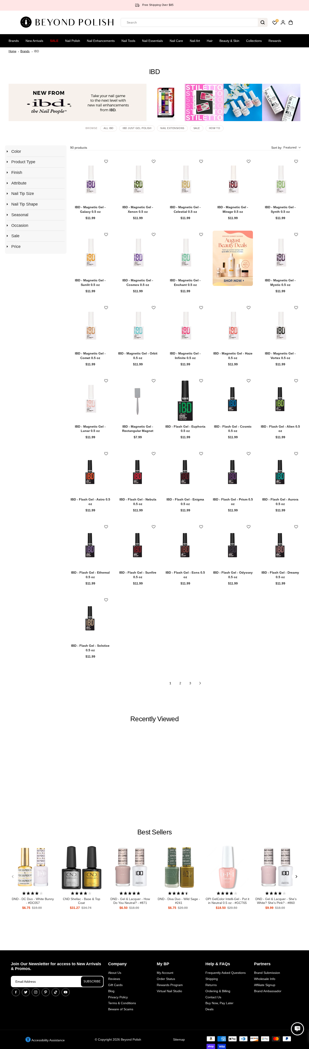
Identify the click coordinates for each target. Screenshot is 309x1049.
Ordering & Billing (217, 991)
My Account (165, 973)
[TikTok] (56, 992)
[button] (285, 147)
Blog (111, 991)
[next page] (200, 683)
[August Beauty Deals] (233, 258)
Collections (254, 41)
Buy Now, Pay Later (219, 1003)
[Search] (263, 22)
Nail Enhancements (101, 41)
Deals (209, 1009)
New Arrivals (34, 41)
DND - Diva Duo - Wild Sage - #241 (179, 901)
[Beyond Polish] (68, 22)
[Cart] (291, 22)
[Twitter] (26, 992)
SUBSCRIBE (92, 981)
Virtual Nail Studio (169, 991)
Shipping (211, 979)
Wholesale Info (264, 979)
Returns (211, 985)
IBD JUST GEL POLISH (137, 128)
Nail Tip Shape (24, 204)
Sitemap (179, 1039)
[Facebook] (16, 992)
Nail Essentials (152, 41)
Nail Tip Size (22, 193)
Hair (210, 41)
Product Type (23, 162)
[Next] (296, 876)
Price (16, 246)
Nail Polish (72, 41)
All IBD (109, 128)
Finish (16, 172)
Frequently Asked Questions (225, 973)
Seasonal (19, 215)
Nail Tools (128, 41)
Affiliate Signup (264, 985)
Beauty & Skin (229, 41)
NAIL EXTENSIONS (172, 128)
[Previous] (13, 876)
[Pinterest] (46, 992)
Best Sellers (154, 832)
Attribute (18, 183)
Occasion (19, 225)
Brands (14, 41)
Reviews (114, 979)
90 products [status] (78, 147)
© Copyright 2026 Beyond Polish (118, 1039)
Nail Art (195, 41)
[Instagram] (36, 992)
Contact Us (213, 997)
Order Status (166, 979)
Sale (54, 41)
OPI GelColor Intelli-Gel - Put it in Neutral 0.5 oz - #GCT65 (227, 901)
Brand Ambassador (267, 991)
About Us (114, 973)
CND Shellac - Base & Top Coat (81, 901)
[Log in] (283, 22)
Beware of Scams (120, 1009)
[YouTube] (66, 992)
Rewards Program (170, 985)
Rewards (275, 41)
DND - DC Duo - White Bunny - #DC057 (33, 901)
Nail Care (176, 41)
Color (16, 151)
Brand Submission (267, 973)
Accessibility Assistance (48, 1040)
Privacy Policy (118, 997)
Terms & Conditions (122, 1003)
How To (214, 128)
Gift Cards (115, 985)
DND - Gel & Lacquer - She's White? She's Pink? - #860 (276, 901)
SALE (196, 128)
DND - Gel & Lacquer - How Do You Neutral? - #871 (130, 901)
